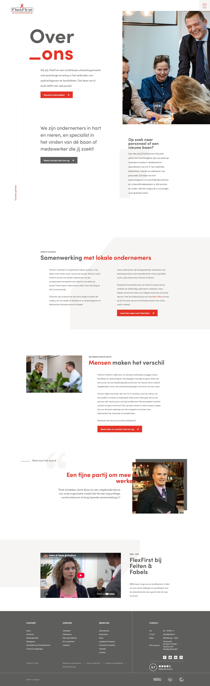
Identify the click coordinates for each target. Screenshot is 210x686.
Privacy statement (93, 663)
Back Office (157, 296)
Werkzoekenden (32, 638)
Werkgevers (30, 641)
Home (28, 630)
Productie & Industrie (107, 645)
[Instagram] (181, 657)
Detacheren (67, 634)
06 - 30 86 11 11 (168, 630)
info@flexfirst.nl (169, 634)
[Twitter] (170, 657)
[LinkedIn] (175, 657)
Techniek (102, 648)
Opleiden (66, 645)
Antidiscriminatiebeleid (114, 663)
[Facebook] (164, 657)
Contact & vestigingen (34, 648)
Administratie (104, 630)
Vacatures (30, 634)
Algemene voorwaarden (72, 663)
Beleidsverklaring (69, 666)
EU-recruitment (68, 641)
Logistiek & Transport (107, 641)
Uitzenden (66, 630)
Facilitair (102, 652)
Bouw (101, 638)
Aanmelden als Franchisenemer (38, 645)
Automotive (103, 634)
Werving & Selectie (70, 638)
